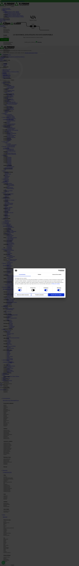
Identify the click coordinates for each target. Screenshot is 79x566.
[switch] (33, 290)
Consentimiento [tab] (22, 274)
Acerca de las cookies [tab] (56, 274)
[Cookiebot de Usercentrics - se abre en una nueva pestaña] (59, 270)
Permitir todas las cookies (56, 294)
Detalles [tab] (39, 274)
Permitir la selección (39, 294)
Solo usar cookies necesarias (23, 294)
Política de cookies (56, 283)
